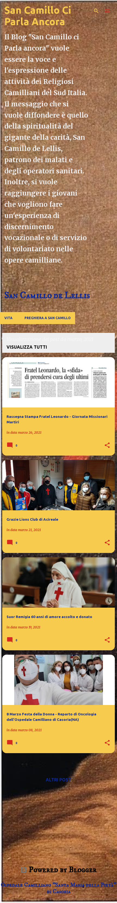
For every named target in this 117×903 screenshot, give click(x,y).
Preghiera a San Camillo (47, 318)
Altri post (58, 779)
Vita (8, 318)
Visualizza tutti (27, 347)
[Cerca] (96, 11)
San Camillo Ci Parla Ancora (37, 15)
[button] (107, 445)
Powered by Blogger (62, 870)
